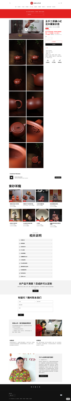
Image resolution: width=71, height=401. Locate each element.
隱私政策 (24, 398)
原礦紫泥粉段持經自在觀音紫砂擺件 (55, 224)
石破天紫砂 (12, 398)
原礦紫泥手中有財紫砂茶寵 (28, 203)
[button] (10, 3)
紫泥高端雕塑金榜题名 (54, 203)
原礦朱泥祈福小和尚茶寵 (14, 203)
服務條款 (27, 398)
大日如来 (38, 223)
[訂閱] (43, 14)
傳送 (21, 314)
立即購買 (53, 44)
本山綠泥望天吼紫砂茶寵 (27, 223)
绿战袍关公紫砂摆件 (13, 223)
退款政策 (21, 398)
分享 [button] (47, 47)
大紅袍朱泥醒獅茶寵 (40, 203)
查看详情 (35, 290)
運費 (49, 29)
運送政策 (30, 398)
